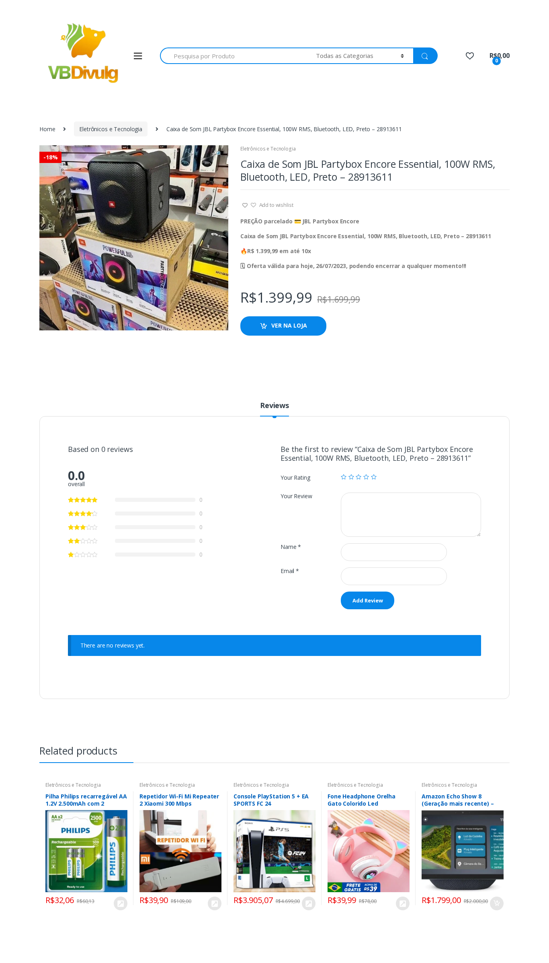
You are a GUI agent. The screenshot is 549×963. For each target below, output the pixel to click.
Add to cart (496, 903)
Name (291, 547)
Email (290, 571)
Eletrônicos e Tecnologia (110, 129)
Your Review (296, 496)
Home (47, 129)
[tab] (274, 409)
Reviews (274, 406)
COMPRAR (120, 903)
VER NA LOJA (289, 325)
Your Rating (295, 477)
